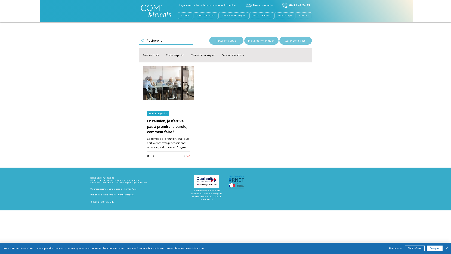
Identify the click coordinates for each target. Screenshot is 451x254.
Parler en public (175, 55)
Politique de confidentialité (189, 248)
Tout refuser (415, 248)
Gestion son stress (233, 55)
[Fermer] (447, 248)
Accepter (435, 248)
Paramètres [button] (395, 248)
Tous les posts (151, 55)
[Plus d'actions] (189, 108)
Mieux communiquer (203, 55)
